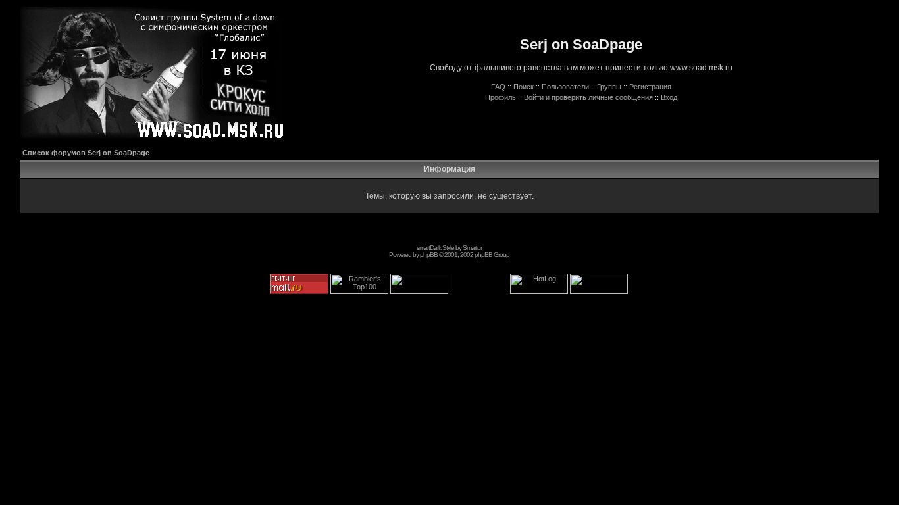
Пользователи (565, 87)
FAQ (498, 87)
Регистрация (650, 87)
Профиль (500, 97)
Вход (669, 97)
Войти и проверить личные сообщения (588, 97)
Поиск (523, 87)
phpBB (429, 254)
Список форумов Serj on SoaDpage (85, 152)
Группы (609, 87)
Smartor (472, 247)
